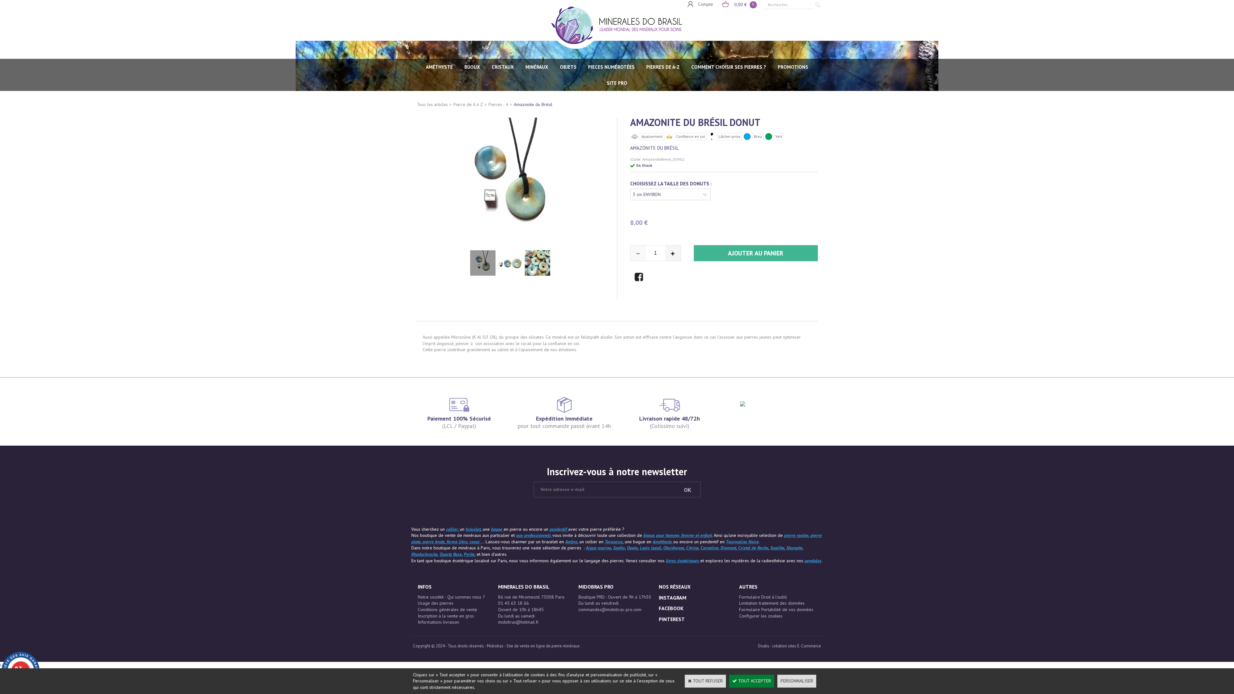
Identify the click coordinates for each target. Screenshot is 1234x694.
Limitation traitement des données (772, 603)
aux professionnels (534, 535)
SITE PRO (617, 83)
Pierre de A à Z (468, 104)
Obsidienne (673, 548)
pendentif (559, 529)
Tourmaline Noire (742, 542)
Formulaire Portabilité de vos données (776, 609)
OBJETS (568, 67)
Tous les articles (432, 104)
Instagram (672, 597)
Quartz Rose (451, 554)
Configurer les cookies (760, 616)
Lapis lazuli (650, 548)
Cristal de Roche (753, 548)
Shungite (794, 548)
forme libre (457, 542)
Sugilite (777, 548)
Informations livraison (438, 622)
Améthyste (663, 542)
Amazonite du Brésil (533, 104)
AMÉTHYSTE (439, 67)
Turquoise (614, 542)
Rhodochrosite (424, 554)
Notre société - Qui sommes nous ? (451, 597)
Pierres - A (498, 104)
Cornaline (710, 548)
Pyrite (469, 554)
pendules (813, 561)
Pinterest (672, 619)
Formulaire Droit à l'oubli (763, 597)
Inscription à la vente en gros (446, 616)
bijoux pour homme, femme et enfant (677, 535)
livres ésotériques (683, 561)
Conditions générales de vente (447, 609)
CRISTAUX (503, 67)
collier (452, 529)
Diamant (728, 548)
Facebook (671, 608)
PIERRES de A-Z (663, 67)
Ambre (571, 542)
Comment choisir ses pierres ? (728, 67)
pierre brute (434, 542)
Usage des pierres (435, 603)
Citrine (692, 548)
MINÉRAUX (536, 67)
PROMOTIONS (793, 67)
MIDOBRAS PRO (595, 586)
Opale (632, 548)
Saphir (619, 548)
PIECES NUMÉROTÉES (611, 67)
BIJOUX (472, 67)
